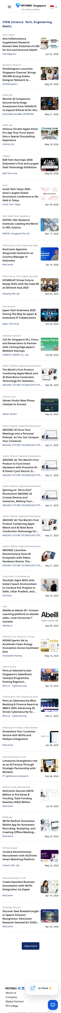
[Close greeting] (54, 986)
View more (30, 946)
